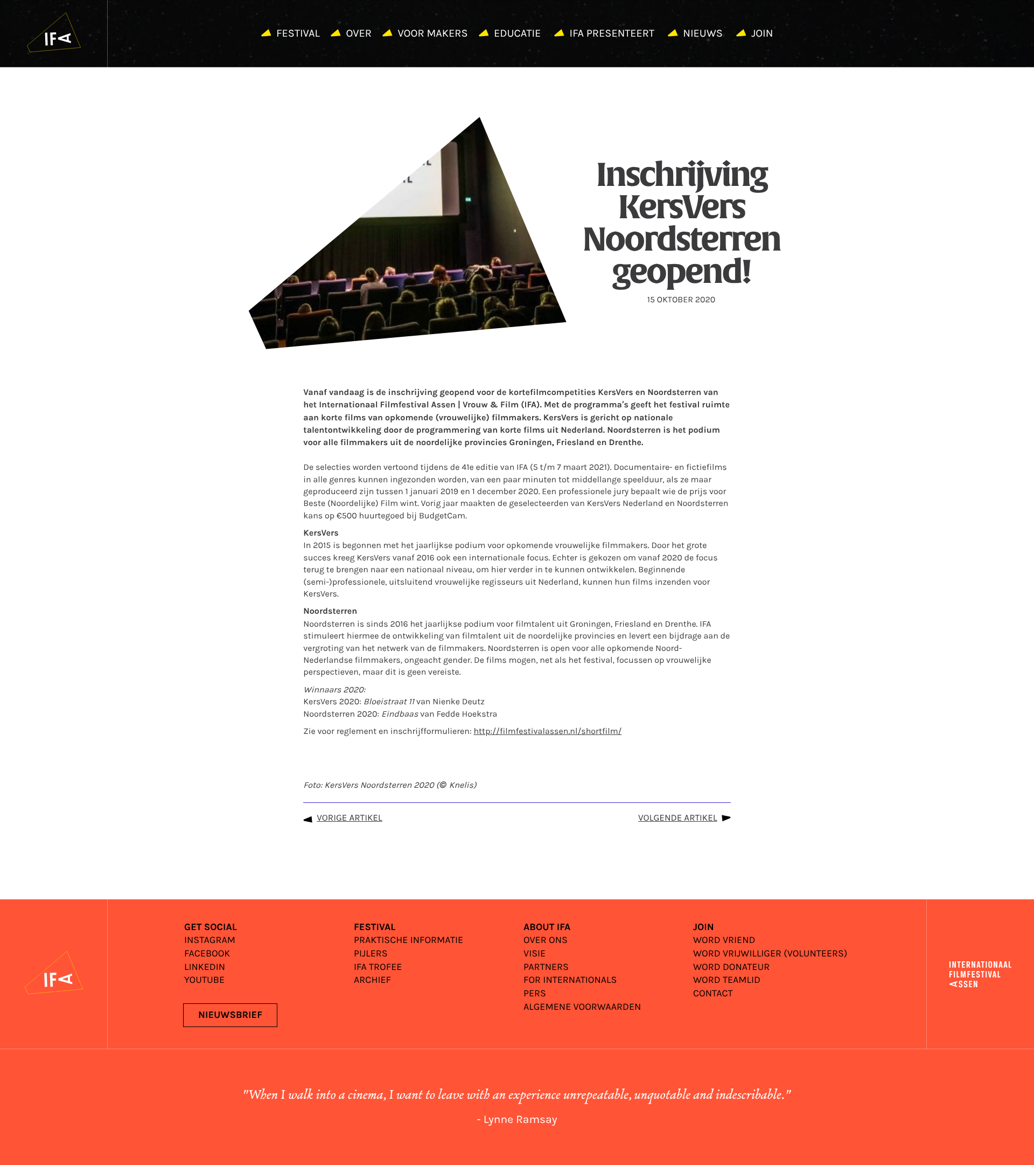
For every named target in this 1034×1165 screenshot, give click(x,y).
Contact (713, 994)
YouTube (204, 980)
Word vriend (724, 940)
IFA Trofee (378, 967)
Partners (546, 967)
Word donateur (731, 967)
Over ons (545, 940)
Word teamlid (726, 980)
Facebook (207, 954)
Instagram (209, 940)
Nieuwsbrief (230, 1015)
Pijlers (371, 954)
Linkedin (204, 967)
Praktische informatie (408, 940)
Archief (372, 980)
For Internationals (570, 980)
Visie (534, 954)
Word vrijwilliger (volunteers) (770, 954)
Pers (534, 994)
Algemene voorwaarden (582, 1007)
